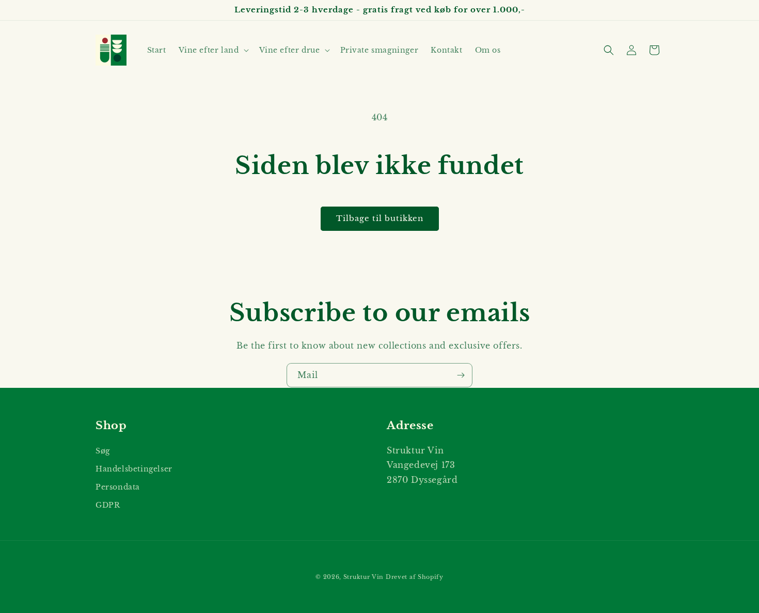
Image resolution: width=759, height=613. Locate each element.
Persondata (118, 486)
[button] (212, 50)
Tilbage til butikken (379, 218)
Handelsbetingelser (134, 468)
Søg (103, 450)
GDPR (108, 504)
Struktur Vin (363, 576)
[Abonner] (460, 375)
